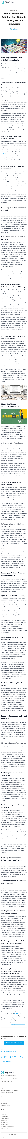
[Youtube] (12, 1134)
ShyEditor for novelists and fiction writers (10, 1088)
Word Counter (4, 1112)
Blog (2, 1099)
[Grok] (8, 1081)
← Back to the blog (6, 1061)
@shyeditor (16, 29)
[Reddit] (15, 1134)
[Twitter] (2, 1134)
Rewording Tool (4, 1116)
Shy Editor (16, 1014)
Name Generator (5, 1120)
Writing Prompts (4, 1128)
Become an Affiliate (5, 1105)
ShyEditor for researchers (7, 1092)
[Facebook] (4, 1134)
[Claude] (5, 1081)
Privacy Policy (8, 1075)
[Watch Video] (14, 416)
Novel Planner (4, 1124)
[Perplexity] (11, 1081)
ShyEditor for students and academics (9, 1090)
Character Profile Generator (7, 1126)
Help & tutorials (4, 1101)
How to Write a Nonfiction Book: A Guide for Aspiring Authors (9, 1057)
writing (3, 1051)
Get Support (4, 1103)
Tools (2, 1110)
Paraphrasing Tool (5, 1114)
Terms (2, 1075)
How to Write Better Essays (22, 1057)
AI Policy (14, 1075)
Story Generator (4, 1122)
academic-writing (11, 1051)
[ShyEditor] (7, 2)
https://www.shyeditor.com (18, 1024)
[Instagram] (7, 1134)
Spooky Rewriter (5, 1118)
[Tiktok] (9, 1134)
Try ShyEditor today (14, 1043)
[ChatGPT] (2, 1081)
